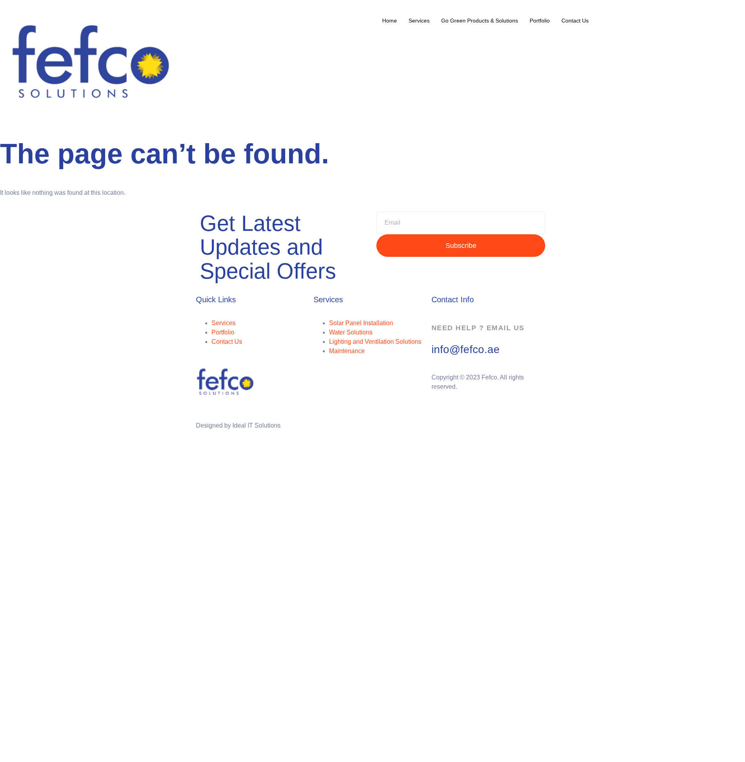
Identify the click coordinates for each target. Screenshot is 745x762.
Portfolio (540, 20)
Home (389, 20)
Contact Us (575, 20)
